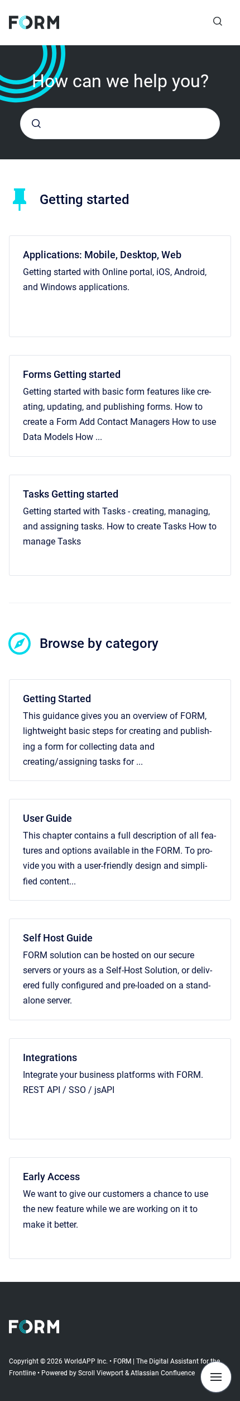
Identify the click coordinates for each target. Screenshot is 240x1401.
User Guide (47, 818)
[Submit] (36, 123)
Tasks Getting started (70, 494)
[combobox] (120, 123)
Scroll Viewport (101, 1373)
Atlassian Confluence (163, 1373)
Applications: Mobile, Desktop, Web (102, 255)
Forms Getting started (72, 374)
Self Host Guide (58, 938)
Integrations (50, 1057)
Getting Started (57, 698)
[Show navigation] (216, 1377)
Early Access (51, 1176)
